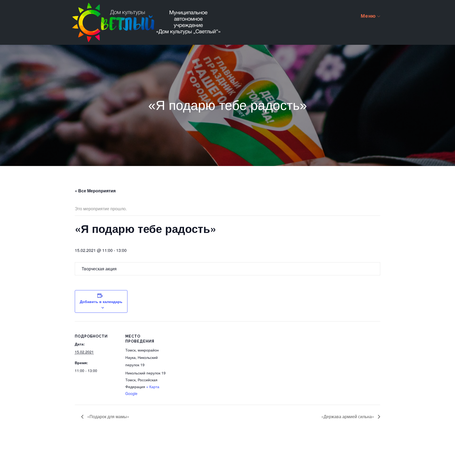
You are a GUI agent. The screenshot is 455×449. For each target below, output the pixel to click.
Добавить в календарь (101, 301)
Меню (368, 15)
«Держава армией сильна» (348, 416)
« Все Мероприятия (95, 191)
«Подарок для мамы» (107, 416)
